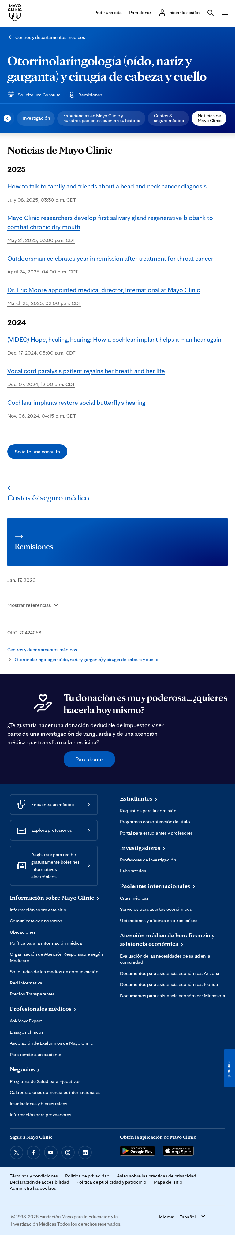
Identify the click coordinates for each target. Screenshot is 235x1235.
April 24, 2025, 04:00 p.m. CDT (110, 264)
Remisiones (90, 95)
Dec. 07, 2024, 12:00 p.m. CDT (86, 377)
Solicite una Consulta (39, 95)
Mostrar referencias (29, 605)
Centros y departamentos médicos (50, 37)
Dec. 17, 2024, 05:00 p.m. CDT (114, 345)
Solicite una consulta (37, 451)
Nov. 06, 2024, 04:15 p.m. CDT (76, 408)
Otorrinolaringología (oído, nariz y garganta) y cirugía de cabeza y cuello (107, 68)
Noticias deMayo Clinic (210, 118)
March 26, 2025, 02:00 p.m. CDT (103, 296)
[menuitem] (36, 118)
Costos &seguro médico (169, 118)
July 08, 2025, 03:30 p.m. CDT (107, 192)
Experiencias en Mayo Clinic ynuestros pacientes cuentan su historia (101, 118)
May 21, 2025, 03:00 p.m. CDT (110, 228)
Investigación (36, 118)
